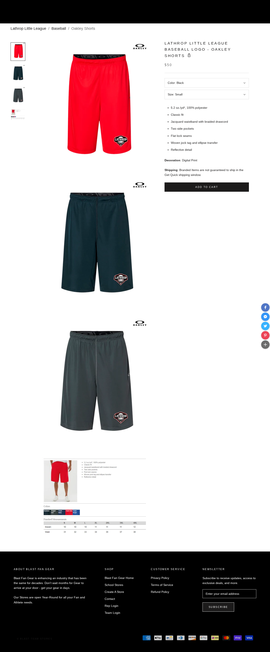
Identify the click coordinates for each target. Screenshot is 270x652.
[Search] (248, 13)
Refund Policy (160, 592)
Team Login (112, 612)
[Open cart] (257, 13)
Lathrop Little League (28, 28)
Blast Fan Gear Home (119, 578)
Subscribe (218, 607)
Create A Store (114, 592)
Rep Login (111, 605)
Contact (110, 598)
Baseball (58, 28)
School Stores (114, 585)
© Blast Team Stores (34, 638)
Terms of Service (162, 585)
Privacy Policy (160, 578)
